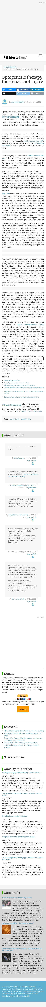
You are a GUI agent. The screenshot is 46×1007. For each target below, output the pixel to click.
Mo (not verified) (18, 599)
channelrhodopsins (10, 117)
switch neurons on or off (32, 141)
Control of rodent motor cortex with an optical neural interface (24, 387)
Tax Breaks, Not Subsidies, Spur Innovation (20, 743)
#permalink (31, 460)
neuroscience (14, 419)
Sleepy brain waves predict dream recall (18, 837)
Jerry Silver (6, 194)
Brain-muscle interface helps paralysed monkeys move (21, 397)
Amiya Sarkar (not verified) (18, 515)
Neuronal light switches (11, 380)
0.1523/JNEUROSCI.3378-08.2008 (29, 411)
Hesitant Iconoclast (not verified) (22, 485)
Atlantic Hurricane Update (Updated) (17, 898)
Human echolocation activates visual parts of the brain (21, 794)
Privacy (38, 986)
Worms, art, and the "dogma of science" (18, 923)
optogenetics (26, 419)
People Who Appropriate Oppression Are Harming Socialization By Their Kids (23, 739)
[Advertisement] (23, 27)
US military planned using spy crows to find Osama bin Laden (22, 858)
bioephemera (19, 458)
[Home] (15, 58)
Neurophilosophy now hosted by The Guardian (21, 773)
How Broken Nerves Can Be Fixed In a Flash (23, 475)
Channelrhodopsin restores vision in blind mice (19, 385)
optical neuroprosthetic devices (30, 325)
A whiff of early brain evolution (14, 816)
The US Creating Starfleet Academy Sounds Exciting (24, 731)
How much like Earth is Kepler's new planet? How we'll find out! (22, 950)
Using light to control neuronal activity (16, 383)
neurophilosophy (10, 67)
